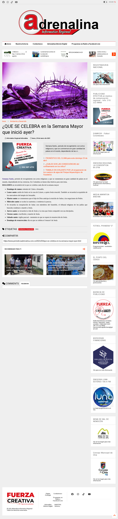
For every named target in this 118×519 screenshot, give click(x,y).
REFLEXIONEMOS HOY (76, 52)
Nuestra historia (22, 44)
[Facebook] (3, 2)
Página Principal (48, 494)
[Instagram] (8, 2)
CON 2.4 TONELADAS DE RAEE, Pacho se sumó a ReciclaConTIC (23, 269)
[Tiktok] (12, 2)
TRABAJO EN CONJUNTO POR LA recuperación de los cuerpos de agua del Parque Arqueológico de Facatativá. (64, 172)
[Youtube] (16, 2)
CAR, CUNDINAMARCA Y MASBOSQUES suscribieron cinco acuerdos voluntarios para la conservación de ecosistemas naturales (65, 266)
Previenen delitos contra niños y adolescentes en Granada (102, 53)
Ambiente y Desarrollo (18, 121)
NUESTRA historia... (58, 505)
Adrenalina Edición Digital (57, 44)
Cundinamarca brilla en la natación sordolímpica (47, 54)
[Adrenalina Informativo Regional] (59, 38)
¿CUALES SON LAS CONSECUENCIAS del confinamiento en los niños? (61, 165)
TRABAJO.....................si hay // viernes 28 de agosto (19, 54)
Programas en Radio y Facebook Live (86, 44)
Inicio (8, 44)
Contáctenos (38, 44)
